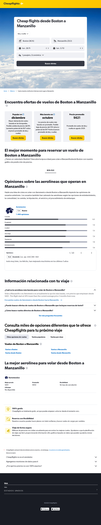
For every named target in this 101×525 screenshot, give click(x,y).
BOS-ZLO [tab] (50, 170)
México (12, 91)
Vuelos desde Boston (13, 353)
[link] (18, 137)
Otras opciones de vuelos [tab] (17, 337)
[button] (32, 48)
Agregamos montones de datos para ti (22, 461)
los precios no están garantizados (59, 450)
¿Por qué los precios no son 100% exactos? (24, 466)
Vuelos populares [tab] (38, 337)
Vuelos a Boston (11, 349)
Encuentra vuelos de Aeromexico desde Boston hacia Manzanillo (32, 300)
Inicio (5, 91)
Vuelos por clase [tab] (56, 337)
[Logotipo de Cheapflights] (11, 4)
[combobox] (23, 33)
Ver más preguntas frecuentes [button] (50, 316)
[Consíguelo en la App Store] (55, 509)
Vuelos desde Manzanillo (61, 353)
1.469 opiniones (22, 214)
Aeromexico (21, 207)
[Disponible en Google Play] (45, 509)
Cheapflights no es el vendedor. (19, 457)
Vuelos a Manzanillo (59, 349)
